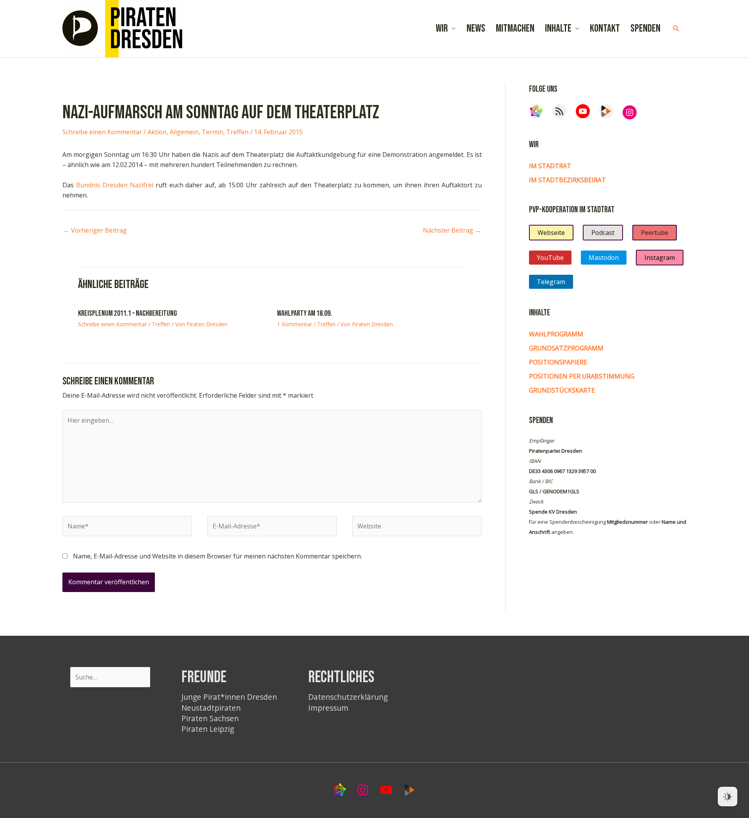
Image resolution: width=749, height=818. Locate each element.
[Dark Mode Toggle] (727, 796)
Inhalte (558, 28)
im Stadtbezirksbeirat (567, 180)
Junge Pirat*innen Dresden (229, 697)
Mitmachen (515, 28)
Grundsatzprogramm (566, 348)
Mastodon (604, 257)
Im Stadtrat (550, 166)
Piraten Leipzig (207, 729)
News (476, 28)
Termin (212, 132)
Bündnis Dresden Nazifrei (114, 185)
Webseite (551, 232)
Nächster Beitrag (452, 230)
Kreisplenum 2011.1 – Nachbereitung (127, 313)
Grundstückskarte (562, 390)
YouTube (550, 257)
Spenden (645, 28)
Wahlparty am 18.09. (304, 313)
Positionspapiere (558, 362)
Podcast (602, 232)
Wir (442, 28)
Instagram (659, 257)
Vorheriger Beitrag (95, 230)
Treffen (237, 132)
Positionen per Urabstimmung (581, 376)
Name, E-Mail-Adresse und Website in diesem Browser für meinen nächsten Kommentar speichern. (217, 556)
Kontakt (605, 28)
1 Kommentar (294, 324)
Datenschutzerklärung (348, 697)
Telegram (551, 281)
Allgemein (184, 132)
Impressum (328, 707)
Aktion (157, 132)
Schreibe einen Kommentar (102, 132)
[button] (676, 29)
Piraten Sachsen (210, 718)
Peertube (654, 232)
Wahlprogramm (556, 334)
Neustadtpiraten (211, 707)
